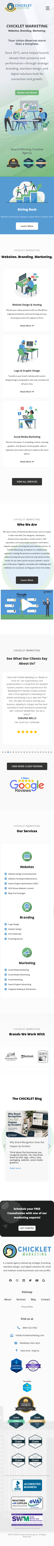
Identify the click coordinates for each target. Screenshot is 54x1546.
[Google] (43, 1280)
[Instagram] (17, 1280)
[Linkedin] (23, 1280)
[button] (27, 605)
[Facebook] (10, 1280)
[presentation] (2, 752)
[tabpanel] (27, 708)
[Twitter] (30, 1280)
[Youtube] (37, 1280)
